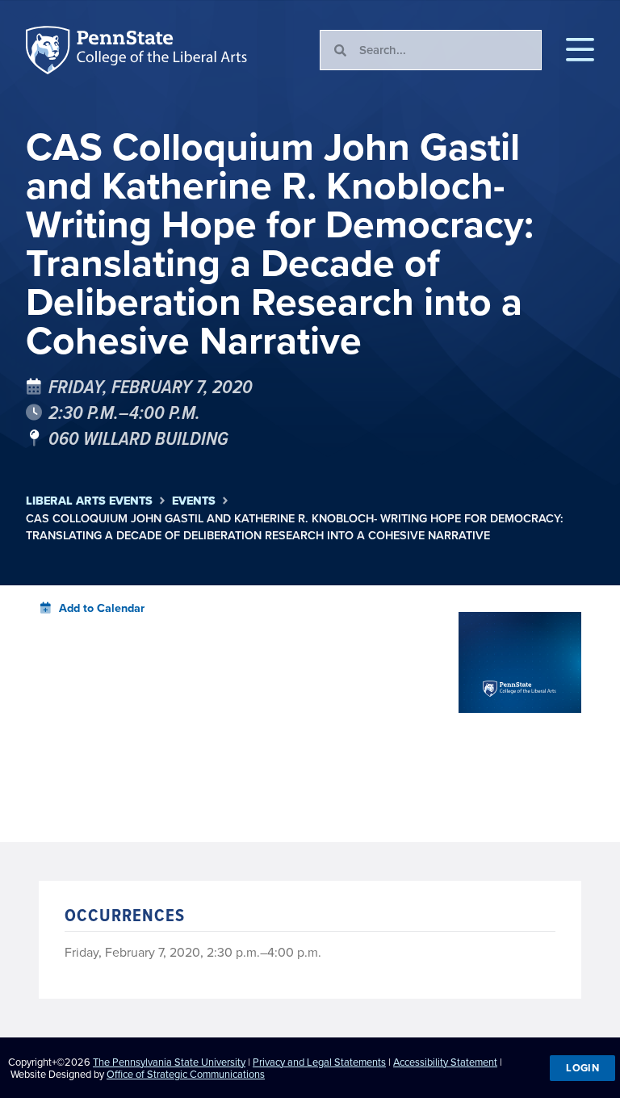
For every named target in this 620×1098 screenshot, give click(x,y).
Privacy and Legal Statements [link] (319, 1062)
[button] (580, 50)
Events (194, 500)
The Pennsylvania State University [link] (169, 1062)
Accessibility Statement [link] (445, 1062)
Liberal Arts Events (89, 500)
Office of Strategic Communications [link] (186, 1074)
